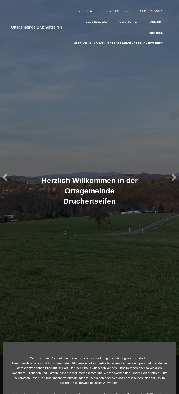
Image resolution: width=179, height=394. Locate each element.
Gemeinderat (115, 10)
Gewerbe (156, 32)
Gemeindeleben (97, 21)
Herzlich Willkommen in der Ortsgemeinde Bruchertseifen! (118, 43)
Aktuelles (85, 10)
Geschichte (128, 21)
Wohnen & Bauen (150, 10)
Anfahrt (156, 21)
